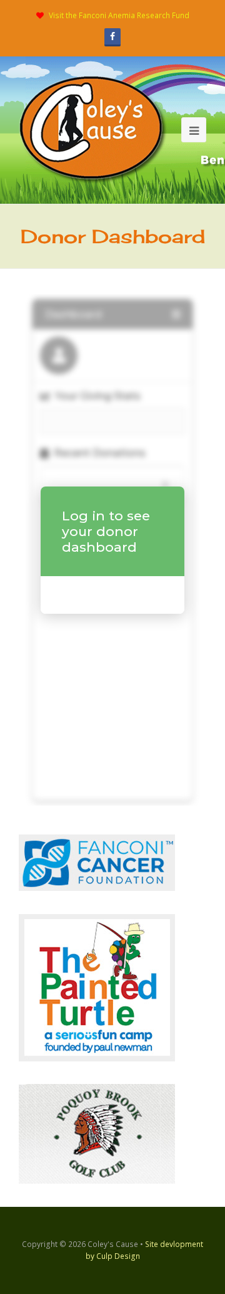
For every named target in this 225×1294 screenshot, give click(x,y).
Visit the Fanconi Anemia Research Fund (119, 15)
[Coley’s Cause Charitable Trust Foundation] (93, 129)
